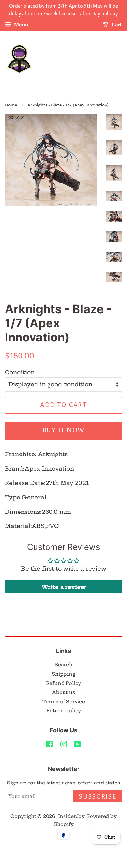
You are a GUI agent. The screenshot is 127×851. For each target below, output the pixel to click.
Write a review (64, 587)
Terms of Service (63, 702)
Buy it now (64, 430)
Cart (116, 25)
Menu (20, 25)
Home (11, 105)
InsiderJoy (71, 816)
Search (63, 664)
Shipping (63, 674)
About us (63, 692)
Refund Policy (63, 683)
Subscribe (98, 797)
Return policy (63, 711)
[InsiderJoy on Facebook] (49, 745)
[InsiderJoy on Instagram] (63, 745)
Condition (20, 372)
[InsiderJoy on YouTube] (77, 745)
